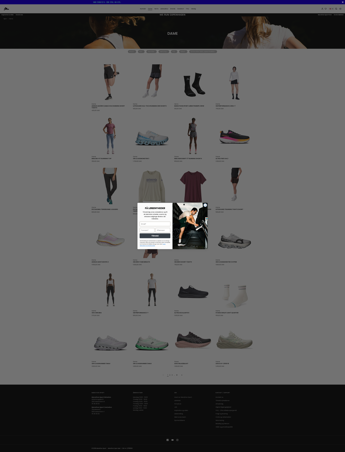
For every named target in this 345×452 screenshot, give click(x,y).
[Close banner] (342, 2)
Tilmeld (154, 236)
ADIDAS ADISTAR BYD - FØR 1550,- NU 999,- (172, 2)
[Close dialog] (205, 205)
